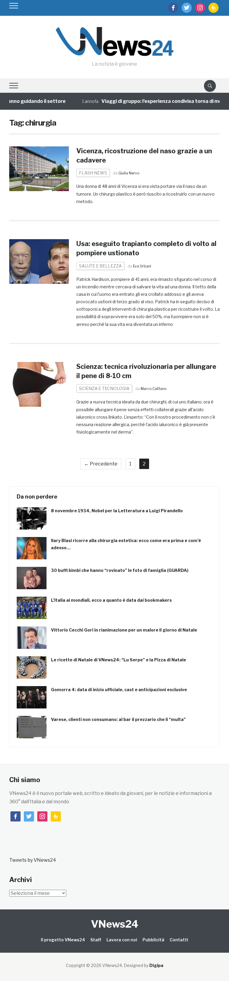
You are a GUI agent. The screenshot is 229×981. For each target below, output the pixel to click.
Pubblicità (153, 939)
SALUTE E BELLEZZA (100, 265)
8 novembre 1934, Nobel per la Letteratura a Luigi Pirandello (117, 510)
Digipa (156, 965)
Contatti (179, 939)
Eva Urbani (142, 266)
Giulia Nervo (128, 173)
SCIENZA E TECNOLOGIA (104, 388)
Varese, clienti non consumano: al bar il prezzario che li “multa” (118, 719)
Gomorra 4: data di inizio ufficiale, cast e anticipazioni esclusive (119, 689)
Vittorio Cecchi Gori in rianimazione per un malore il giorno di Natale (124, 629)
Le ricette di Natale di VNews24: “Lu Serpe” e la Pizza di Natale (118, 659)
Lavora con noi (121, 939)
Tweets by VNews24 (32, 860)
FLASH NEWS (93, 172)
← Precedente (100, 464)
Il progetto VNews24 (63, 939)
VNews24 (114, 924)
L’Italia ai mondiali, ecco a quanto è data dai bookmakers (111, 600)
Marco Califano (153, 388)
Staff (95, 939)
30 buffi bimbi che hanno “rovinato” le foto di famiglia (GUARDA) (119, 570)
